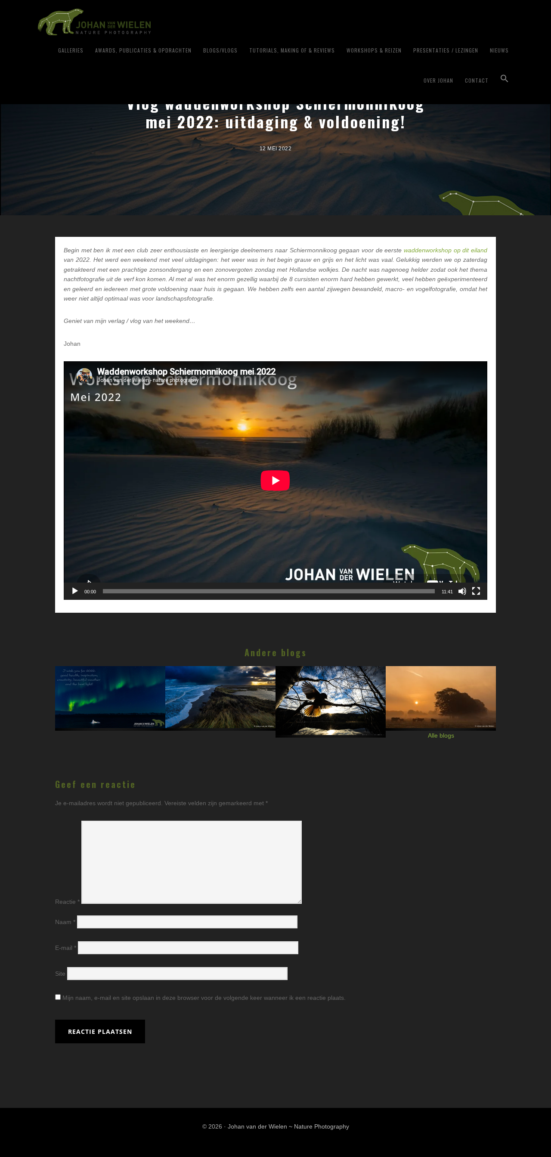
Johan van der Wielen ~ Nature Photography (144, 22)
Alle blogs (441, 735)
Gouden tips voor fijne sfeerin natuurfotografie (441, 700)
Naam (65, 921)
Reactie (67, 901)
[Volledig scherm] (476, 591)
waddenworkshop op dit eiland (445, 250)
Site (60, 973)
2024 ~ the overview (331, 689)
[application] (275, 480)
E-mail (65, 947)
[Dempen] (462, 591)
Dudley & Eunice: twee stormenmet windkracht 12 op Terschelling (220, 707)
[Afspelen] (75, 591)
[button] (504, 78)
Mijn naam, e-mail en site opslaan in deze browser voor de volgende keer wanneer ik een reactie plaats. (204, 997)
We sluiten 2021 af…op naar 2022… (111, 693)
